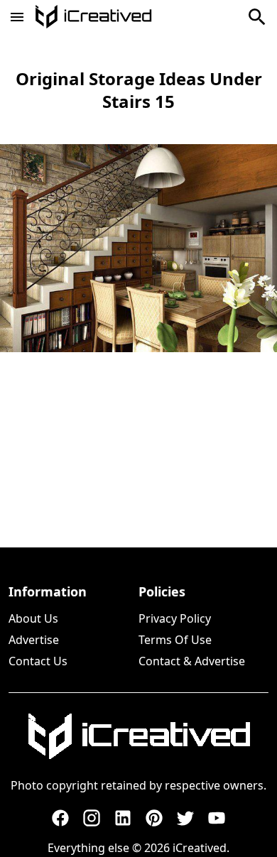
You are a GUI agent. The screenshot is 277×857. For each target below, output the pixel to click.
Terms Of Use (175, 640)
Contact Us (38, 661)
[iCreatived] (138, 736)
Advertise (34, 640)
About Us (33, 618)
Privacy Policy (174, 618)
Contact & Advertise (191, 661)
